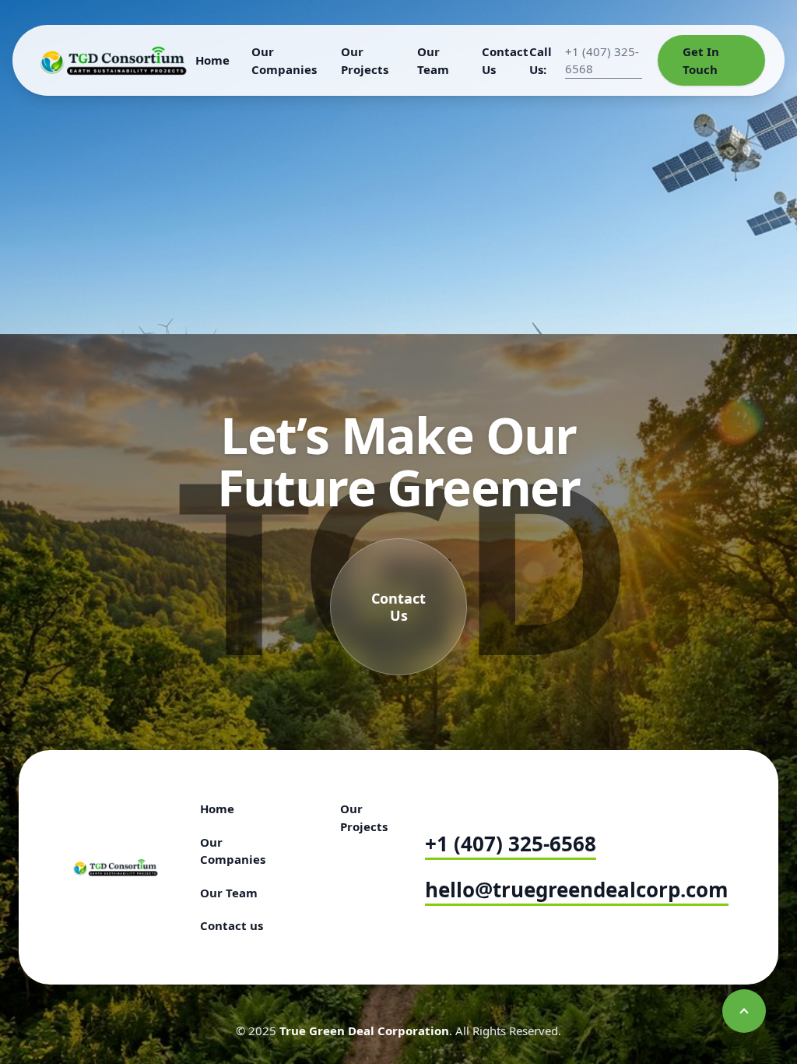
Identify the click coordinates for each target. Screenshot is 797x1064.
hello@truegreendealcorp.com (577, 890)
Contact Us (505, 60)
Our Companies (284, 60)
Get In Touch (701, 60)
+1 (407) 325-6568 (510, 844)
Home (212, 60)
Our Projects (364, 60)
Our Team (433, 60)
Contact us (231, 925)
